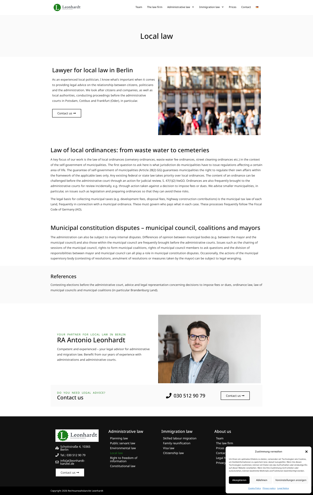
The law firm (154, 7)
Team (138, 7)
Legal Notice (283, 488)
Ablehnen (261, 480)
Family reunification (176, 443)
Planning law (119, 438)
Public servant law (122, 443)
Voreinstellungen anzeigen (290, 480)
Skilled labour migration (179, 438)
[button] (306, 451)
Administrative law (178, 7)
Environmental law (123, 448)
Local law (116, 453)
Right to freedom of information (123, 459)
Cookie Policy (254, 488)
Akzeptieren (239, 480)
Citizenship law (173, 453)
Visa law (168, 448)
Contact (246, 7)
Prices (232, 7)
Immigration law (209, 7)
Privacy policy (269, 488)
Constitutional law (122, 466)
